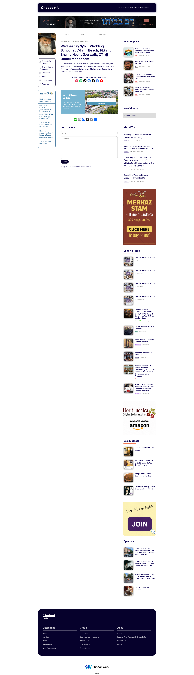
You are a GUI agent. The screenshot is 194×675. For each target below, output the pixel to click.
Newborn (46, 637)
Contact (120, 644)
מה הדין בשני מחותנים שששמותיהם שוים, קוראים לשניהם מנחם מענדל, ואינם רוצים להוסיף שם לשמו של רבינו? (46, 112)
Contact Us (121, 641)
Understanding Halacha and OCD (46, 100)
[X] (88, 119)
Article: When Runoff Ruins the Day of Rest (45, 124)
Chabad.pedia (85, 644)
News (67, 35)
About (119, 633)
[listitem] (139, 52)
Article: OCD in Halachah (45, 142)
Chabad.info (84, 633)
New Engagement (49, 648)
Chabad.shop (85, 648)
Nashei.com (84, 641)
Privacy (97, 673)
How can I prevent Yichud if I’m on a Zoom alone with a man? (46, 134)
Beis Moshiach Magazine (89, 637)
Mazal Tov (102, 35)
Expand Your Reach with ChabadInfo (131, 637)
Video (83, 35)
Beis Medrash (48, 644)
